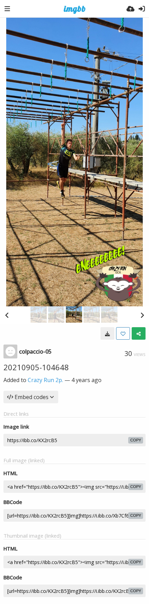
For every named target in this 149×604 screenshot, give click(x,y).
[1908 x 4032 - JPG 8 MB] (107, 333)
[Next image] (142, 315)
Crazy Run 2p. (45, 380)
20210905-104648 (36, 367)
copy (135, 440)
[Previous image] (7, 315)
